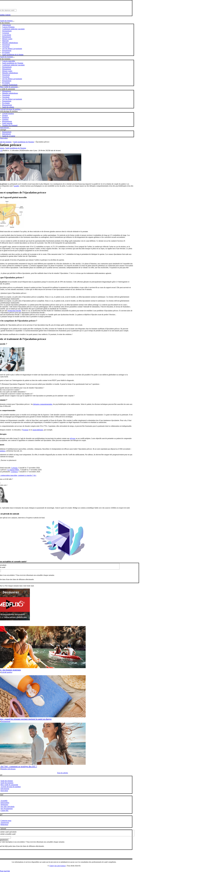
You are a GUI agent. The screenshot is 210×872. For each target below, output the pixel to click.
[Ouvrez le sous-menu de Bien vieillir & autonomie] (18, 87)
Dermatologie (5, 721)
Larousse (14, 468)
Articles (7, 15)
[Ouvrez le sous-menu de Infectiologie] (10, 128)
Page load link (5, 871)
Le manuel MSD (13, 470)
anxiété (16, 186)
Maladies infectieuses (8, 769)
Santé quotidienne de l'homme (23, 142)
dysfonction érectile (14, 311)
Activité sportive (6, 672)
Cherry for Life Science (57, 866)
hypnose (25, 430)
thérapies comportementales (42, 404)
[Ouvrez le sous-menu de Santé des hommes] (14, 57)
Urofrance (14, 472)
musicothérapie (38, 430)
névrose (72, 438)
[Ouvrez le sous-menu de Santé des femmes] (13, 21)
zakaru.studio (71, 869)
